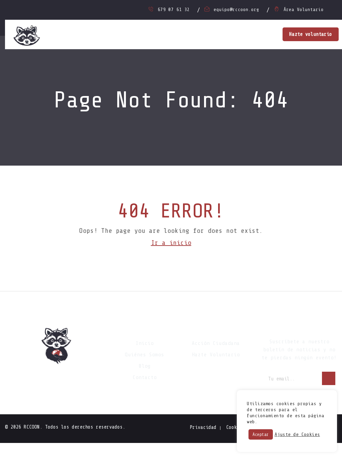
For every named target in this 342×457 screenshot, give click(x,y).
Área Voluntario (304, 9)
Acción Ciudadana (216, 343)
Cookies (235, 427)
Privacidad (203, 427)
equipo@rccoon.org (236, 9)
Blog (145, 366)
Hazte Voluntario (216, 355)
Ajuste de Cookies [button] (297, 434)
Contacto (145, 377)
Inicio (145, 343)
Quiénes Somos (144, 355)
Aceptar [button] (260, 434)
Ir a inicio (171, 243)
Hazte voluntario (310, 34)
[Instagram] (57, 378)
